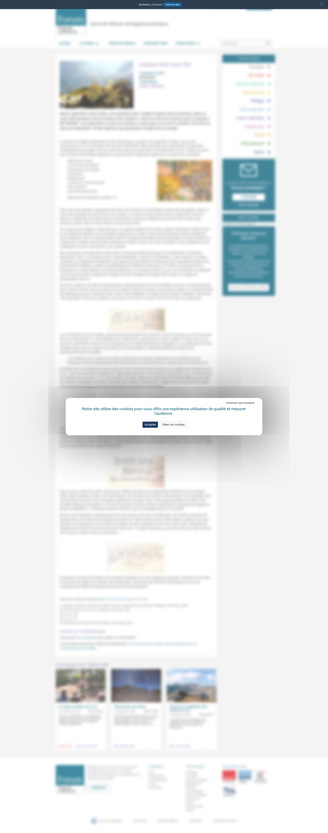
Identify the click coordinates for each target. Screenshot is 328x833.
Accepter (150, 424)
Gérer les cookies (173, 424)
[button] (321, 4)
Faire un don (172, 4)
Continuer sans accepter (240, 402)
